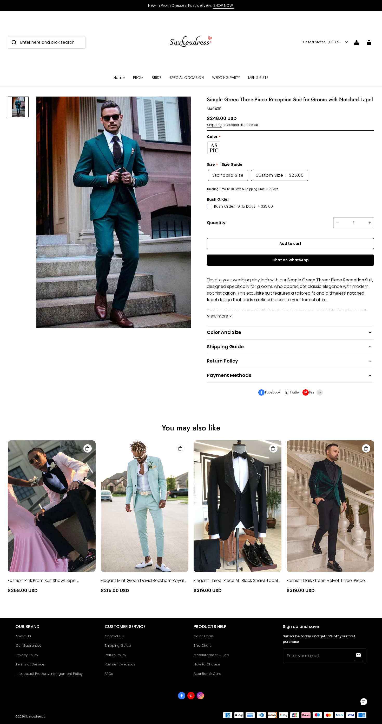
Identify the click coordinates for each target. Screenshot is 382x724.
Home (119, 77)
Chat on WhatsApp (290, 260)
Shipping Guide (118, 645)
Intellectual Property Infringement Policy (49, 673)
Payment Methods (120, 664)
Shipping (214, 125)
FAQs (109, 673)
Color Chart (203, 636)
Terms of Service (30, 664)
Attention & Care (207, 673)
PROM (138, 77)
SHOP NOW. (223, 5)
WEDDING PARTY (226, 77)
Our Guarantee (29, 645)
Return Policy (115, 654)
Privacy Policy (27, 654)
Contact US (114, 636)
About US (23, 636)
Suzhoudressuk (35, 717)
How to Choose (207, 664)
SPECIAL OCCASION (187, 77)
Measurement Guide (211, 654)
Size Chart (202, 645)
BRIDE (156, 77)
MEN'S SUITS (258, 77)
